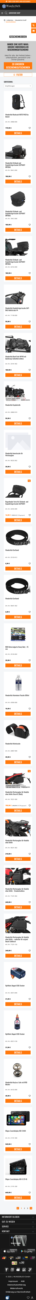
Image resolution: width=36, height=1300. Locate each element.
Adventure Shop (14, 13)
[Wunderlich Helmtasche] (18, 731)
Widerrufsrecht (16, 1288)
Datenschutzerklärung (16, 1285)
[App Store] (9, 1251)
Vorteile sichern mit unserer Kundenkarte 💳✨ (17, 1)
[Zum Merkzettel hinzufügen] (30, 128)
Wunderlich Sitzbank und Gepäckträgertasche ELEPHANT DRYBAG (15, 165)
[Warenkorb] (35, 13)
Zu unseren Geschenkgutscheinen (18, 65)
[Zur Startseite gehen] (11, 6)
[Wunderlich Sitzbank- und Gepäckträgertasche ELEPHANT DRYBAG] (18, 199)
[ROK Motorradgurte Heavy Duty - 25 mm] (18, 634)
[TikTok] (30, 1270)
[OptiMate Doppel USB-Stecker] (18, 973)
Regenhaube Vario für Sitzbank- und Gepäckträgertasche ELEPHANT (16, 503)
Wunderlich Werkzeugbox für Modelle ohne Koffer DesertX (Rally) (17, 793)
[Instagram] (12, 1270)
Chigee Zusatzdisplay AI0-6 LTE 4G (16, 1179)
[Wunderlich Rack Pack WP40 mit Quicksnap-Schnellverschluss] (18, 344)
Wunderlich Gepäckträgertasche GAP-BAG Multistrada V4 (17, 309)
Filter (19, 74)
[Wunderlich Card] (18, 1240)
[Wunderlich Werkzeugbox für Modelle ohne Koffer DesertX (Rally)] (18, 779)
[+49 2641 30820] (33, 25)
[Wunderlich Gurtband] (18, 537)
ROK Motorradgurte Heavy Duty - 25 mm (16, 648)
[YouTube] (18, 1270)
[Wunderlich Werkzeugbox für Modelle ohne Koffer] (18, 828)
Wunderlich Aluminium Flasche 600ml (17, 695)
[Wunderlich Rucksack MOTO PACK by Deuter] (18, 102)
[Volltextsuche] (6, 13)
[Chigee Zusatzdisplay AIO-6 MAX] (18, 1118)
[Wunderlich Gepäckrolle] (18, 392)
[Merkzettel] (28, 1297)
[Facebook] (6, 1270)
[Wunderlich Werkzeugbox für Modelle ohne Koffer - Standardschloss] (18, 876)
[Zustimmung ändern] (7, 1298)
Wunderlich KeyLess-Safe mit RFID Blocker (16, 1083)
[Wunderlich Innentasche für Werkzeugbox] (18, 440)
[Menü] (2, 13)
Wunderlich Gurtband (12, 550)
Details (18, 133)
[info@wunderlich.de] (33, 30)
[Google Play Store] (27, 1251)
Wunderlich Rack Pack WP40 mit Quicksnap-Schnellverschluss (15, 358)
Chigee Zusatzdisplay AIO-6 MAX (15, 1131)
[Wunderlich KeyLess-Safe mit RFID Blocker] (18, 1070)
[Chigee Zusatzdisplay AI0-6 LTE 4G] (18, 1166)
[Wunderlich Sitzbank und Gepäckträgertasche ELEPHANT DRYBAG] (18, 150)
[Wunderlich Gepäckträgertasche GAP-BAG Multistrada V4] (18, 295)
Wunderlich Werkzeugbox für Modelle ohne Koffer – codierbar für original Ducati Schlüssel (17, 939)
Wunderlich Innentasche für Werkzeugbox (14, 454)
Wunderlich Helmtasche (12, 744)
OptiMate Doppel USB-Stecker (15, 986)
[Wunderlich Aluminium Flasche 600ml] (18, 682)
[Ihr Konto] (32, 1297)
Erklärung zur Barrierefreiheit (18, 1292)
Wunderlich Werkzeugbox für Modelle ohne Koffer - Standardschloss (17, 890)
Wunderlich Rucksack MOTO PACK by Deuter (17, 116)
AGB (22, 1281)
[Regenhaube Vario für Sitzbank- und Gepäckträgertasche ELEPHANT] (18, 489)
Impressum (13, 1281)
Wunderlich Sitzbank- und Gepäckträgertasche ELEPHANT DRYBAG (15, 213)
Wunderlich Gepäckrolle (12, 405)
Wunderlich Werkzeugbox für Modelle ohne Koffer (17, 841)
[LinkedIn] (24, 1270)
